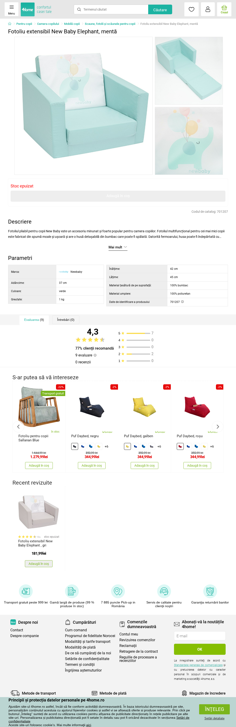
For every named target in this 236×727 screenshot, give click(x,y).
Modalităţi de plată (80, 647)
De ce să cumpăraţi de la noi (88, 653)
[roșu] (180, 446)
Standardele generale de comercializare (198, 665)
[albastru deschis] (91, 446)
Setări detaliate (214, 718)
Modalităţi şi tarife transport (87, 641)
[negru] (74, 446)
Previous (18, 426)
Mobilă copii (72, 24)
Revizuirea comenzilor (137, 640)
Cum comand (76, 630)
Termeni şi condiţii (80, 664)
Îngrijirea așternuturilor (83, 670)
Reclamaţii (128, 645)
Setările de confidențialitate (87, 659)
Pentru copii (24, 24)
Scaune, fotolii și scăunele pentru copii (110, 24)
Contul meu (128, 634)
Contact (16, 630)
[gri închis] (151, 446)
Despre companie (24, 636)
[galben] (99, 446)
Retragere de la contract (138, 651)
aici (88, 725)
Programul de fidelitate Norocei (90, 636)
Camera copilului (48, 24)
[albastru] (83, 446)
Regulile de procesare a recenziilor (138, 658)
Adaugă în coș (118, 196)
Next (217, 426)
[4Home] (11, 24)
